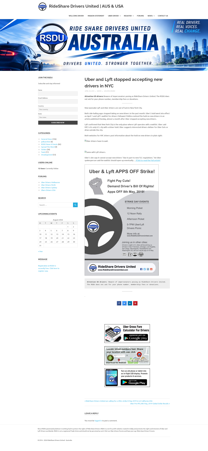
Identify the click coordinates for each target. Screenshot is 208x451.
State (7, 433)
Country (8, 425)
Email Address (10, 416)
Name (7, 408)
